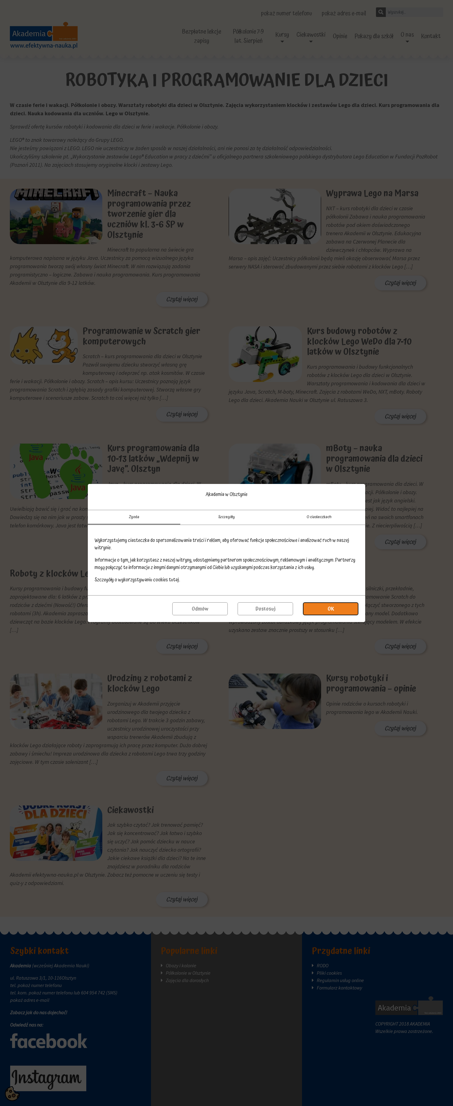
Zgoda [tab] (134, 517)
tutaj (174, 580)
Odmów (200, 609)
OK (331, 609)
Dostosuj (265, 609)
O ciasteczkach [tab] (319, 517)
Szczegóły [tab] (226, 517)
